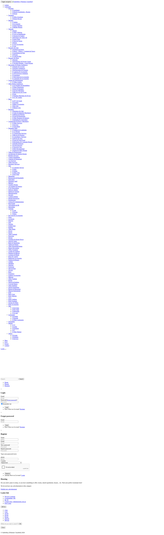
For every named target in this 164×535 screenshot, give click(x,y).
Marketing (11, 176)
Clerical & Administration (16, 202)
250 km (7, 519)
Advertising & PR (13, 205)
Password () (9, 400)
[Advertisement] (82, 364)
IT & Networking (13, 188)
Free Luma (8, 503)
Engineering (12, 200)
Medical (10, 183)
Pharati (7, 384)
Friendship (11, 321)
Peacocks (11, 236)
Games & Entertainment (15, 80)
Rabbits (10, 227)
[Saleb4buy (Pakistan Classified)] (22, 1)
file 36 (6, 500)
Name (2, 437)
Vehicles (10, 29)
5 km (6, 512)
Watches (10, 265)
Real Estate (11, 203)
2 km (6, 510)
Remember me (7, 404)
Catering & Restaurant (15, 159)
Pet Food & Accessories (15, 215)
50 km (6, 517)
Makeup (10, 277)
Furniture (11, 15)
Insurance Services (14, 164)
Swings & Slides (13, 303)
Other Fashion (12, 279)
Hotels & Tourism (13, 191)
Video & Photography (15, 152)
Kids (9, 292)
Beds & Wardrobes (14, 243)
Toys (9, 297)
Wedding (11, 263)
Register (22, 409)
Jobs (9, 166)
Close (3, 527)
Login (3, 349)
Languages (11, 315)
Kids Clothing (12, 299)
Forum (7, 344)
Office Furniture (13, 250)
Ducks (10, 232)
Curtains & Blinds (13, 255)
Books (10, 280)
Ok (20, 524)
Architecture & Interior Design (17, 154)
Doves (10, 231)
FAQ (6, 342)
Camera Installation (14, 157)
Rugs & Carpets (13, 256)
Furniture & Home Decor (16, 239)
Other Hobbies (12, 286)
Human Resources (13, 198)
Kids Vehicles (12, 296)
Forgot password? (11, 400)
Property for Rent (13, 58)
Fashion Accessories (14, 275)
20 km (6, 515)
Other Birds (11, 229)
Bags (9, 272)
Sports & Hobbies (13, 282)
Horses (10, 238)
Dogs (10, 217)
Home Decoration (13, 248)
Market (10, 323)
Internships (11, 207)
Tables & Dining (13, 244)
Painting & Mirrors (14, 253)
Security (10, 195)
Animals (10, 209)
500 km (7, 520)
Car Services (12, 161)
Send (6, 425)
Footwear (11, 267)
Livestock (11, 219)
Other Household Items (15, 246)
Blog (6, 340)
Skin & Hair (12, 268)
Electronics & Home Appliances (18, 65)
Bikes (10, 99)
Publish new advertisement (9, 489)
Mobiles (10, 20)
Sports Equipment (13, 287)
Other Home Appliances (15, 84)
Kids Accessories (13, 304)
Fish (9, 222)
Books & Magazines (14, 289)
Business (11, 109)
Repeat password (6, 449)
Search (21, 379)
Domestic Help (12, 128)
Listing (7, 5)
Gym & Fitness (12, 284)
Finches (10, 224)
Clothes (10, 262)
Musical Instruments (14, 291)
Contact (7, 345)
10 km (6, 513)
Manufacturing (12, 193)
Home (6, 382)
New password (5, 445)
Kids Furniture (12, 301)
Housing (10, 8)
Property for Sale (13, 48)
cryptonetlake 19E (10, 498)
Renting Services (13, 155)
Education (11, 179)
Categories (8, 7)
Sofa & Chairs (12, 241)
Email (2, 396)
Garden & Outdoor (14, 251)
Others (10, 333)
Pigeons (10, 220)
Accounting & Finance (15, 186)
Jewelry (10, 270)
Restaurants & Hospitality (16, 178)
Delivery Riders (13, 190)
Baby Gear (11, 294)
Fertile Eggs (12, 226)
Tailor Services (12, 162)
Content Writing (13, 197)
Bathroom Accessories (15, 258)
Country (3, 461)
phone (2, 457)
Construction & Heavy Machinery (18, 121)
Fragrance (11, 274)
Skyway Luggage (10, 496)
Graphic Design (13, 185)
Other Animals (12, 234)
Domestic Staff (12, 181)
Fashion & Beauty (13, 260)
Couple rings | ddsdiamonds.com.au (15, 501)
